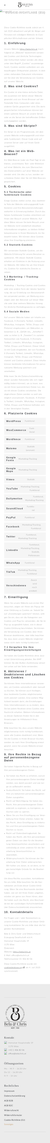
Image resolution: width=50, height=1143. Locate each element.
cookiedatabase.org (13, 968)
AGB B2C (8, 1106)
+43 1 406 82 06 (16, 1050)
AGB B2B (8, 1101)
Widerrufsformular (13, 1115)
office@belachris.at (17, 1054)
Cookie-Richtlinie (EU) (14, 1120)
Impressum (9, 1091)
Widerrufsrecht (11, 1110)
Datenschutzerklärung (14, 1096)
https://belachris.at (28, 49)
